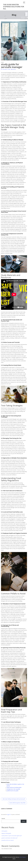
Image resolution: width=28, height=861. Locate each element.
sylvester (14, 69)
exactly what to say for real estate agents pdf (12, 835)
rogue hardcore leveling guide (14, 787)
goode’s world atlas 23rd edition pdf (9, 838)
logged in (9, 814)
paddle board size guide (12, 790)
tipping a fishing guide (6, 833)
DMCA (14, 858)
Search (3, 818)
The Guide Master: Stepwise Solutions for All (13, 6)
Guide (2, 62)
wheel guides (4, 831)
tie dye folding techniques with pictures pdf (14, 799)
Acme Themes (22, 857)
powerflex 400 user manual (8, 840)
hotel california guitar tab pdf (16, 802)
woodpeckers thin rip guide (13, 789)
